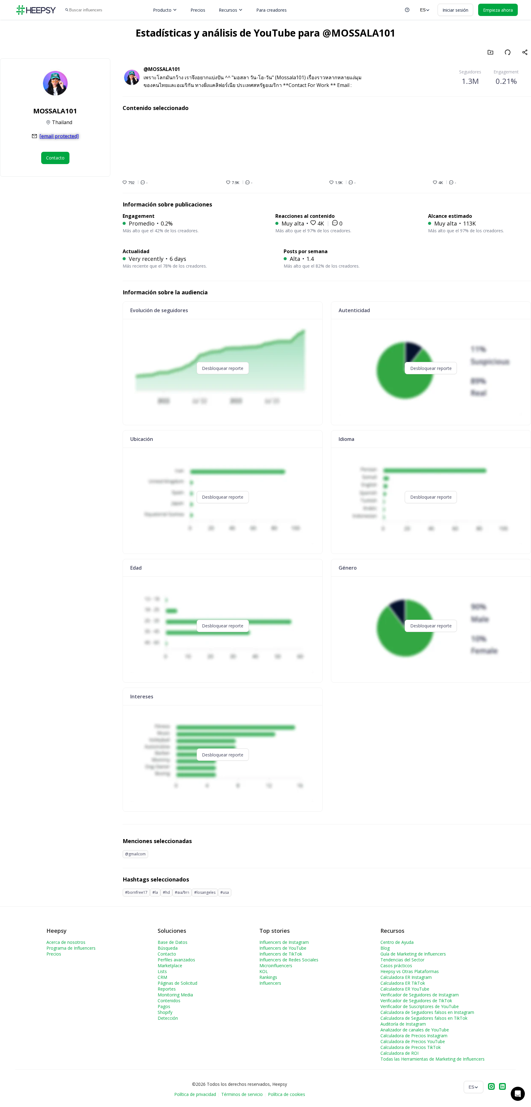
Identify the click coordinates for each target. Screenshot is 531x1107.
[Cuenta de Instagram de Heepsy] (491, 1087)
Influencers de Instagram (284, 942)
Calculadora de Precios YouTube (412, 1041)
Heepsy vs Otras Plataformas (409, 971)
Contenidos (169, 1000)
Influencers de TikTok (280, 954)
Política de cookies (286, 1094)
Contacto (167, 954)
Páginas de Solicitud (177, 983)
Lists (162, 971)
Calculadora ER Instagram (406, 977)
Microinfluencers (275, 965)
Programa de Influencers (71, 948)
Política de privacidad (195, 1094)
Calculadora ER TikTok (402, 983)
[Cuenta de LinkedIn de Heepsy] (502, 1087)
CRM (162, 977)
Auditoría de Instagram (403, 1024)
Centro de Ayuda (397, 942)
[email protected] (59, 136)
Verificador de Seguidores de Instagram (419, 995)
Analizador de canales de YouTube (414, 1030)
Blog (385, 948)
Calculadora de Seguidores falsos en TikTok (423, 1018)
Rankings (268, 977)
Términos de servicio (242, 1094)
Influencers (270, 983)
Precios (198, 10)
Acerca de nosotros (65, 942)
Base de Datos (172, 942)
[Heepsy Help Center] (407, 10)
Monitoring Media (175, 995)
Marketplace (170, 965)
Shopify (165, 1012)
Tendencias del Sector (402, 960)
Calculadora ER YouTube (404, 989)
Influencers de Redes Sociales (288, 960)
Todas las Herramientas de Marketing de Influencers (432, 1059)
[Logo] (36, 10)
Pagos (164, 1006)
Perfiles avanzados (176, 960)
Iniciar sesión (455, 10)
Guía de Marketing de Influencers (413, 954)
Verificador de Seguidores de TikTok (416, 1000)
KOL (263, 971)
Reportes (167, 989)
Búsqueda (168, 948)
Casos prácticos (396, 965)
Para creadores (271, 10)
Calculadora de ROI (399, 1053)
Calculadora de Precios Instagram (413, 1035)
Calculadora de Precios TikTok (410, 1047)
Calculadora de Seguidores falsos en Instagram (427, 1012)
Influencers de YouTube (282, 948)
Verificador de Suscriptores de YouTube (419, 1006)
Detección (168, 1018)
